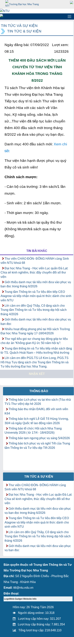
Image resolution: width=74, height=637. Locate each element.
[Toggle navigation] (69, 16)
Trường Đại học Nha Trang (24, 4)
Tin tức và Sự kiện (19, 26)
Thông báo (38, 391)
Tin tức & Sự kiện (24, 31)
